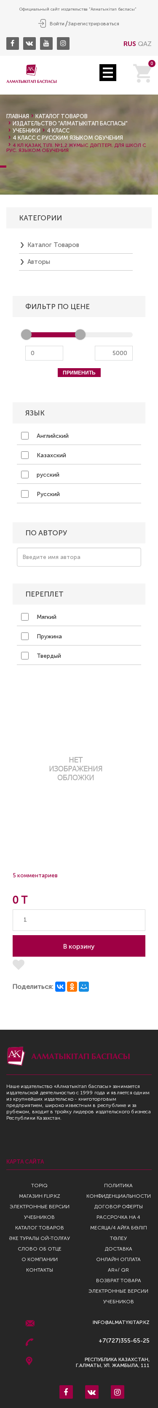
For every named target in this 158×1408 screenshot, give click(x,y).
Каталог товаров (61, 116)
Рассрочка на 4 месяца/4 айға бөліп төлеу (118, 1227)
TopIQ (39, 1185)
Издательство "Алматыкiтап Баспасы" (70, 123)
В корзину (79, 946)
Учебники (26, 131)
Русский (47, 494)
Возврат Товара (118, 1280)
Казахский (50, 455)
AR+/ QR (118, 1270)
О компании (39, 1259)
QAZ (145, 44)
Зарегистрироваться (93, 24)
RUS (129, 44)
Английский (52, 435)
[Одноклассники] (72, 987)
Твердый (48, 655)
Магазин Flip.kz (39, 1196)
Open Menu (107, 72)
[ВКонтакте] (60, 987)
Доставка (118, 1249)
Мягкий (45, 617)
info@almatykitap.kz (121, 1322)
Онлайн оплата (118, 1259)
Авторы (38, 262)
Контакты (39, 1270)
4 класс (58, 131)
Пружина (48, 636)
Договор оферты (118, 1207)
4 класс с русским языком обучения (68, 138)
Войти (57, 24)
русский (47, 474)
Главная (17, 116)
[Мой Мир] (84, 987)
